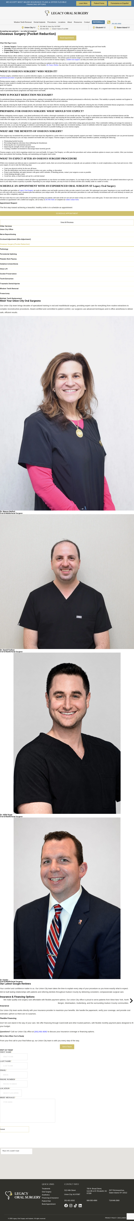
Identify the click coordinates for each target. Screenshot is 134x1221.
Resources (78, 22)
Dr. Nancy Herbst (52, 65)
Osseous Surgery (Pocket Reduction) (15, 244)
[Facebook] (66, 1205)
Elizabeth (101, 27)
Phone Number (8, 1079)
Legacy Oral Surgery (26, 190)
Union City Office (6, 229)
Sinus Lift (4, 269)
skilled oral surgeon (73, 59)
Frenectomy (5, 293)
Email (3, 1070)
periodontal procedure (7, 78)
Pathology (4, 249)
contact (72, 199)
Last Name (6, 1061)
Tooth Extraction (6, 279)
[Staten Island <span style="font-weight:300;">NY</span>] (115, 27)
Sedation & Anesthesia (9, 264)
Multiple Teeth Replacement (11, 298)
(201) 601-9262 (40, 1032)
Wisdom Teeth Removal (23, 22)
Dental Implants (39, 22)
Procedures (51, 22)
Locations (61, 22)
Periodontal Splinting (8, 254)
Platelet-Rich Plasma (8, 259)
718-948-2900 (114, 1200)
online (68, 199)
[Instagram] (71, 1205)
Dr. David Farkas (7, 650)
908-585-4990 (92, 1200)
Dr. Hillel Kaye (6, 815)
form (77, 199)
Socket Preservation (8, 274)
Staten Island (123, 27)
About (69, 22)
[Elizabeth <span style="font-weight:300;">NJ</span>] (94, 27)
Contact (87, 22)
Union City (29, 27)
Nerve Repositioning (8, 234)
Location (5, 1088)
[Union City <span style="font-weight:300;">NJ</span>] (22, 27)
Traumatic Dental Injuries (10, 284)
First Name (6, 1052)
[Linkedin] (80, 1205)
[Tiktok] (75, 1205)
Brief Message (8, 1097)
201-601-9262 (50, 199)
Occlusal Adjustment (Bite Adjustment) (15, 239)
